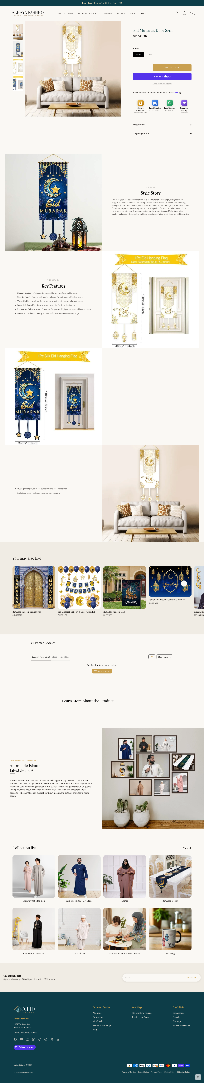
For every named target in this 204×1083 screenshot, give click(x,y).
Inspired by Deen (140, 1017)
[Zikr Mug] (170, 929)
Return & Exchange (102, 1025)
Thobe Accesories (88, 13)
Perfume (107, 13)
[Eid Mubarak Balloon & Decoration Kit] (79, 587)
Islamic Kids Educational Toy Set (124, 953)
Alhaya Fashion (26, 1072)
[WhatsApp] (33, 1039)
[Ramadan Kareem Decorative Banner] (170, 581)
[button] (20, 583)
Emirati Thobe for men (34, 900)
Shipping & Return (142, 133)
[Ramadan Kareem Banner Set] (33, 587)
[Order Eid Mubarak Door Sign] (18, 83)
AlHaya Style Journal (142, 1013)
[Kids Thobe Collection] (33, 929)
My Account (178, 1013)
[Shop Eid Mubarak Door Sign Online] (18, 66)
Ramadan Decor (170, 900)
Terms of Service (129, 1072)
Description (139, 124)
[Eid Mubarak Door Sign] (18, 32)
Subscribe (191, 977)
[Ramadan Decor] (170, 876)
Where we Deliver (181, 1025)
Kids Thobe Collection (34, 953)
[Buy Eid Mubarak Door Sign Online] (18, 49)
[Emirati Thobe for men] (33, 876)
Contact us (98, 1017)
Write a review (102, 671)
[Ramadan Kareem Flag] (124, 587)
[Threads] (58, 1039)
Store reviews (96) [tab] (60, 657)
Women (121, 13)
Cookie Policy (169, 1072)
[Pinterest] (45, 1039)
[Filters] (151, 657)
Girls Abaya (79, 953)
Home (143, 13)
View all (187, 848)
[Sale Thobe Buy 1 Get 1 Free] (79, 876)
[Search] (185, 14)
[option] (18, 32)
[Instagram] (27, 1039)
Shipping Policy (183, 1072)
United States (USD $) (23, 1065)
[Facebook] (15, 1039)
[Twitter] (52, 1039)
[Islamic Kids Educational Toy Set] (124, 929)
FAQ (95, 1029)
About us (97, 1013)
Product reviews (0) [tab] (41, 657)
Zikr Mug (170, 953)
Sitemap (177, 1021)
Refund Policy (143, 1072)
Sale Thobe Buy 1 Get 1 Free (79, 900)
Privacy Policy (157, 1072)
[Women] (124, 876)
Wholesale (98, 1021)
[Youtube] (21, 1039)
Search (176, 1017)
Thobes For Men (64, 13)
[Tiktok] (39, 1039)
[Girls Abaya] (79, 929)
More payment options (162, 83)
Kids (132, 13)
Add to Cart (172, 67)
